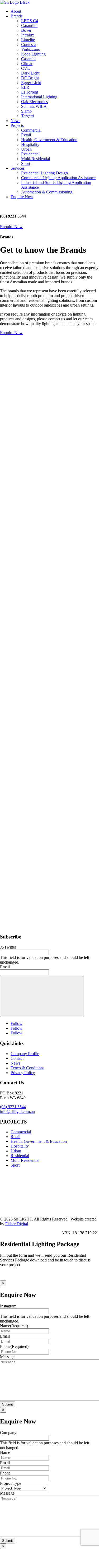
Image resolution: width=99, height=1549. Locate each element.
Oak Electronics (34, 101)
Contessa (28, 44)
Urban (26, 149)
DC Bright (30, 78)
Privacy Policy (23, 1072)
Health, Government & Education (49, 139)
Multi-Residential (35, 158)
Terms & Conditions (27, 1068)
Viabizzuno (30, 49)
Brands (16, 16)
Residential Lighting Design (44, 173)
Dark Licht (30, 73)
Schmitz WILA (34, 106)
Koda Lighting (33, 54)
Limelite (28, 40)
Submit (7, 1404)
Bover (26, 30)
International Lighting (39, 97)
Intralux (27, 35)
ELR (25, 87)
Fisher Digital (16, 1224)
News (15, 120)
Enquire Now (22, 197)
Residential (30, 154)
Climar (26, 63)
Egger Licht (31, 82)
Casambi (28, 59)
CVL (25, 68)
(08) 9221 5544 (13, 1106)
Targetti (27, 116)
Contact (17, 1058)
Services (18, 168)
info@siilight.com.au (17, 1111)
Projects (17, 125)
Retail (26, 135)
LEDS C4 (29, 21)
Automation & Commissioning (46, 192)
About (16, 11)
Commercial (31, 130)
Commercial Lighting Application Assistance (58, 177)
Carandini (29, 25)
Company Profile (25, 1053)
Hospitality (30, 144)
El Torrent (29, 92)
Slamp (26, 111)
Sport (25, 163)
